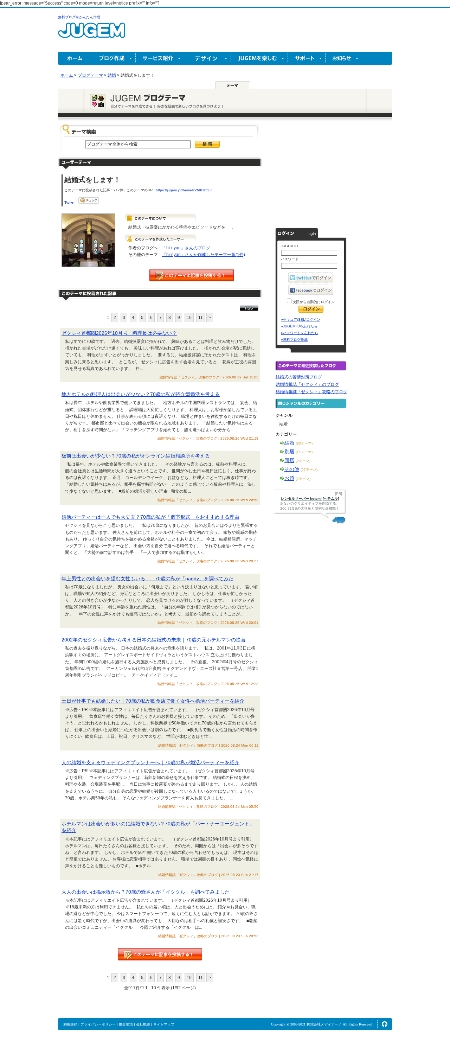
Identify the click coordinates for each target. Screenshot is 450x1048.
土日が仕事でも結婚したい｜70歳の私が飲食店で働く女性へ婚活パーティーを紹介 (153, 701)
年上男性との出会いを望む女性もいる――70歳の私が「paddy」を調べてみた (147, 578)
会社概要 (143, 1024)
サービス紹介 (160, 58)
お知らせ (344, 58)
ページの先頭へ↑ (384, 1024)
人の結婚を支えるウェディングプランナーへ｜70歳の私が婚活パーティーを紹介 (150, 762)
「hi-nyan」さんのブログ (186, 247)
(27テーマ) (309, 470)
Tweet (70, 202)
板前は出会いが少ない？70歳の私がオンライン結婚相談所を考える (136, 456)
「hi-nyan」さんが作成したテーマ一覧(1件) (203, 254)
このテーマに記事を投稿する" (160, 954)
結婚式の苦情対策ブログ (301, 377)
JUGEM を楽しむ (259, 58)
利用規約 (70, 1024)
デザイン (207, 58)
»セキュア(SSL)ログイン (300, 319)
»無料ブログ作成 (294, 339)
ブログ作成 (114, 58)
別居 (289, 451)
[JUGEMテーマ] (232, 84)
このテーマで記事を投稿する (191, 275)
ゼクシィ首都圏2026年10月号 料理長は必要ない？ (119, 333)
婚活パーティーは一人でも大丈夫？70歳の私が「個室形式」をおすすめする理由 (150, 517)
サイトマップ (163, 1024)
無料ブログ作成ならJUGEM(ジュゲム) (91, 34)
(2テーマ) (303, 461)
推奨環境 (126, 1024)
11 (200, 317)
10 (189, 317)
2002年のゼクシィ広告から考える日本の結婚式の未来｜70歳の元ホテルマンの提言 (154, 640)
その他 (291, 469)
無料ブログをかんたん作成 (79, 17)
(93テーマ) (304, 443)
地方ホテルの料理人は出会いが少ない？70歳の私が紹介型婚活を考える (141, 394)
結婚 (289, 443)
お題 (289, 478)
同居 (289, 460)
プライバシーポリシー (98, 1024)
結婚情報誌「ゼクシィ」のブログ (307, 384)
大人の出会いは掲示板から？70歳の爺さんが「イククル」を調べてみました (146, 892)
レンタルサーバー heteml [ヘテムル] (310, 498)
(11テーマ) (304, 452)
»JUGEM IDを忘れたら (299, 326)
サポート (307, 58)
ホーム (75, 58)
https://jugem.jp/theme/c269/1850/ (184, 190)
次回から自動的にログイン (313, 302)
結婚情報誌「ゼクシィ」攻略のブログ (311, 391)
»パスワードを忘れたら (299, 333)
